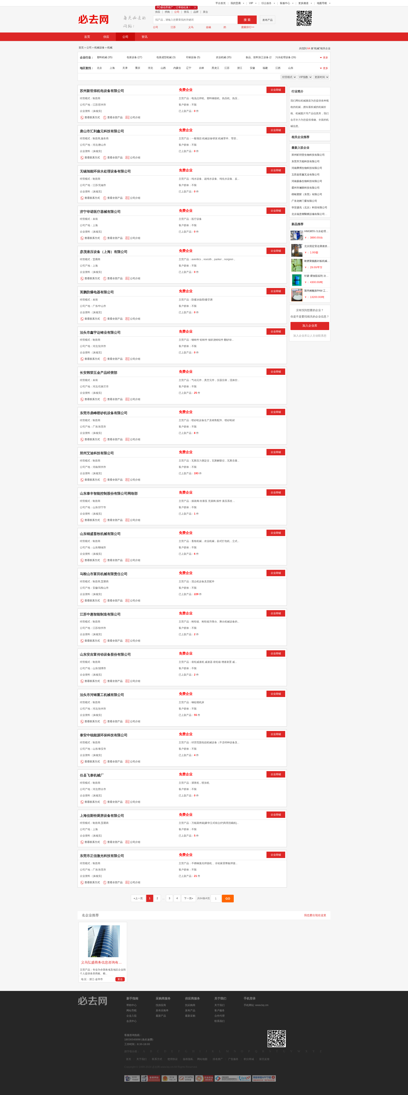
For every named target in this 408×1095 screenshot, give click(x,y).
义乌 (190, 27)
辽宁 (188, 67)
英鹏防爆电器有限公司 (97, 292)
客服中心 (285, 3)
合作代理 (219, 1015)
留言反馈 (264, 1059)
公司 (176, 12)
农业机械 (223, 57)
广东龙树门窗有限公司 (304, 200)
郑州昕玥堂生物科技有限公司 (308, 154)
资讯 (186, 12)
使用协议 (172, 1059)
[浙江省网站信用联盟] (186, 1078)
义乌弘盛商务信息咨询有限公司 (103, 962)
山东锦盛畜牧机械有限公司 (100, 534)
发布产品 (267, 19)
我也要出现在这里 (315, 915)
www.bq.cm (261, 1005)
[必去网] (135, 20)
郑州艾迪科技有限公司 (97, 453)
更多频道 (303, 3)
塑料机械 (104, 57)
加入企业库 (309, 325)
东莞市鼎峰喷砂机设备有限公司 (104, 413)
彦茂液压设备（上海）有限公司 (104, 252)
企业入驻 (131, 1015)
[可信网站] (204, 1078)
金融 (208, 27)
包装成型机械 (166, 57)
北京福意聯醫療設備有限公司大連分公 (313, 214)
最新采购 (190, 1015)
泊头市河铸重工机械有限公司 (102, 695)
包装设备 (134, 57)
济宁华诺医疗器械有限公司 (100, 211)
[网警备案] (150, 1078)
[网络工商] (169, 1078)
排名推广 (218, 1059)
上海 (112, 67)
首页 (87, 36)
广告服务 (233, 1059)
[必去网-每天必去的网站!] (96, 1000)
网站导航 (131, 1010)
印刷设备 (193, 57)
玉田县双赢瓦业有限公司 (306, 174)
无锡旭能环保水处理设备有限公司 (105, 171)
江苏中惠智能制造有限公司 (100, 614)
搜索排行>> (247, 27)
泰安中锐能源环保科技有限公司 (104, 735)
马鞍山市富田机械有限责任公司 (104, 574)
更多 (325, 57)
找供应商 (161, 1005)
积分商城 (249, 1059)
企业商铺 (276, 89)
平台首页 (220, 3)
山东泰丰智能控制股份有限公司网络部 (109, 493)
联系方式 (157, 1059)
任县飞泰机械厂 (92, 775)
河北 (150, 67)
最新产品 (161, 1015)
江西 (277, 67)
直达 (120, 979)
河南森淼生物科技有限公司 (307, 181)
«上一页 (138, 898)
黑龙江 (215, 67)
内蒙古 (177, 67)
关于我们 (219, 1005)
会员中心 (131, 1021)
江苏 (173, 27)
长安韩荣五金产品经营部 (98, 372)
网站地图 (202, 1059)
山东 (290, 67)
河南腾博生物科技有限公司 (307, 168)
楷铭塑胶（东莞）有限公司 (307, 194)
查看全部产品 (115, 117)
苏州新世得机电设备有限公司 (102, 91)
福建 (265, 67)
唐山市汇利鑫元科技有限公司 (102, 131)
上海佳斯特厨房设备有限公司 (102, 815)
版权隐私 (188, 1059)
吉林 (201, 67)
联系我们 (219, 1021)
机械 (109, 47)
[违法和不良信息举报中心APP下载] (264, 1078)
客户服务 (219, 1010)
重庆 (137, 67)
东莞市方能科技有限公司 (306, 161)
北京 (99, 67)
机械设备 (99, 47)
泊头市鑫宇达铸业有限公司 (100, 332)
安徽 (252, 67)
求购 (167, 12)
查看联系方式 (92, 117)
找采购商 (190, 1005)
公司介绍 (135, 117)
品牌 (195, 12)
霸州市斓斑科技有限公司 (306, 187)
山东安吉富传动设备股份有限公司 (105, 654)
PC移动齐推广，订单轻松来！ (174, 7)
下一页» (188, 898)
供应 (157, 12)
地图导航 (322, 3)
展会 (205, 12)
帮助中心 (131, 1005)
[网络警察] (132, 1078)
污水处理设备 (285, 57)
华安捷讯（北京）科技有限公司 (309, 207)
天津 (125, 67)
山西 (163, 67)
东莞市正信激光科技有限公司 (102, 856)
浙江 (239, 67)
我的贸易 (236, 3)
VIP (251, 3)
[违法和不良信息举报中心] (233, 1078)
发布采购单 (162, 1010)
